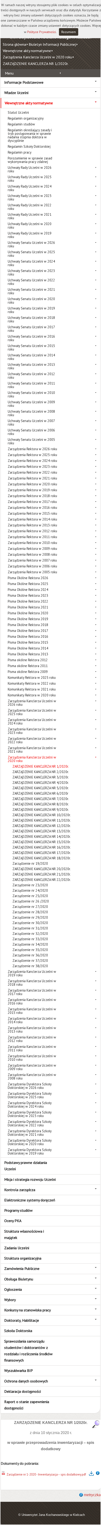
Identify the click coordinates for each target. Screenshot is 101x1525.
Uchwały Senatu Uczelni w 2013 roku (31, 366)
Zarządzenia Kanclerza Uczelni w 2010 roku (32, 1058)
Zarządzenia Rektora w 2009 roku (32, 548)
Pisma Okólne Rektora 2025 (28, 583)
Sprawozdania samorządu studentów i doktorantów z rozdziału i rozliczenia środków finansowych (28, 1351)
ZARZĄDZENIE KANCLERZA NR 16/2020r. (41, 847)
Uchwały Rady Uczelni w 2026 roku (29, 169)
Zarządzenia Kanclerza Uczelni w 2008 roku (32, 1076)
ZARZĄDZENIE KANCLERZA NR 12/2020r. (41, 825)
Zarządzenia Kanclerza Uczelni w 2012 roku (32, 1039)
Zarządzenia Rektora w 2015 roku (32, 513)
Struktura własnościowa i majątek (24, 1234)
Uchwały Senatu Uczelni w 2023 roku (31, 272)
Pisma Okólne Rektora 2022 (28, 601)
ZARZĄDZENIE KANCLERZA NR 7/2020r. (40, 798)
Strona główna (14, 44)
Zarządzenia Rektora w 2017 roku (32, 501)
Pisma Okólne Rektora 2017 (28, 630)
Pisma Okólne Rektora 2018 (28, 625)
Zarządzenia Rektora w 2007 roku (32, 560)
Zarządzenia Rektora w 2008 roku (32, 554)
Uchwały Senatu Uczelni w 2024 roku (31, 263)
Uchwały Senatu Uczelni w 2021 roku (31, 291)
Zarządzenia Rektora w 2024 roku (32, 460)
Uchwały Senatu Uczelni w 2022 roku (31, 282)
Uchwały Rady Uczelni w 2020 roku (29, 226)
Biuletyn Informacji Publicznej (52, 44)
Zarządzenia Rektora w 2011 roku (32, 537)
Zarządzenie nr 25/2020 (30, 896)
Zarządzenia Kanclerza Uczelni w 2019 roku (32, 973)
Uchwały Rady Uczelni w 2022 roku (29, 207)
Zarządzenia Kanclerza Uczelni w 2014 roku (32, 1020)
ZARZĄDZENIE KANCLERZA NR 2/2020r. (40, 772)
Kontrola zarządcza (19, 1189)
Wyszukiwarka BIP (18, 1370)
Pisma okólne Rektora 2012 (28, 660)
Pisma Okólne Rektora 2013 (28, 654)
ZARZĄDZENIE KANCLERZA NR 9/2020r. (40, 809)
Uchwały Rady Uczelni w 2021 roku (29, 216)
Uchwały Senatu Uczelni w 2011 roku (31, 385)
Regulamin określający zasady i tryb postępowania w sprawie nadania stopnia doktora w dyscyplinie (30, 135)
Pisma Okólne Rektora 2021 (28, 607)
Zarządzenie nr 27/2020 (30, 906)
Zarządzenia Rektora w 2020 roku (32, 484)
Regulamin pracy (19, 152)
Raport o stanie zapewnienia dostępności (26, 1404)
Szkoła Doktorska (18, 1330)
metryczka (92, 1495)
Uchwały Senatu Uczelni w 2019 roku (31, 310)
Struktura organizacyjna (22, 1258)
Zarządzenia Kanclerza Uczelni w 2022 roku (32, 740)
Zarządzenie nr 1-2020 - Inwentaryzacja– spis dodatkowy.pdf (46, 1474)
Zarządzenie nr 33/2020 (30, 939)
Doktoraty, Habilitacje (21, 1320)
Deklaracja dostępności (22, 1391)
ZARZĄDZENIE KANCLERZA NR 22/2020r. (41, 879)
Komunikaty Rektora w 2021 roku (32, 689)
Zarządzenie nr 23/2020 (30, 885)
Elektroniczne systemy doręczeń (29, 1200)
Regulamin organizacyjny (26, 118)
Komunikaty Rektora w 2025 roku (32, 677)
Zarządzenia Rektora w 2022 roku (32, 472)
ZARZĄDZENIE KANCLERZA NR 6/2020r (40, 793)
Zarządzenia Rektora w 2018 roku (32, 496)
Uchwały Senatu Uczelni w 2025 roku (31, 254)
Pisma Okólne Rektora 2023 (28, 595)
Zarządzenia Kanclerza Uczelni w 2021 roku (32, 750)
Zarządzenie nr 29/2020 (30, 917)
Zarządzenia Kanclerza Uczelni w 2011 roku (32, 1048)
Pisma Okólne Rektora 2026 (28, 578)
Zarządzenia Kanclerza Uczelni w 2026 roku (32, 703)
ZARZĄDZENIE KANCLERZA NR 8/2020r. (40, 804)
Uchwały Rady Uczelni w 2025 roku (29, 179)
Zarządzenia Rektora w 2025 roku (32, 455)
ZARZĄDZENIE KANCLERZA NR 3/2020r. (40, 777)
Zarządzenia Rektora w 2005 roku (32, 572)
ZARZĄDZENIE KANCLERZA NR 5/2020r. (40, 788)
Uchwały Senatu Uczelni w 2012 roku (31, 376)
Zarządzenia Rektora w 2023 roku (32, 466)
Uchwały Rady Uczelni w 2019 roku (29, 235)
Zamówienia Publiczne (21, 1268)
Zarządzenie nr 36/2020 (30, 955)
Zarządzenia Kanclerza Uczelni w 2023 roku (32, 731)
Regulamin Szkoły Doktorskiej (29, 146)
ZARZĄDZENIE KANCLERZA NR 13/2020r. (41, 831)
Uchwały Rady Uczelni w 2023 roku (29, 197)
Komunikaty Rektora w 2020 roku (32, 695)
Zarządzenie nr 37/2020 (30, 960)
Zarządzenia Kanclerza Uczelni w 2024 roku (32, 721)
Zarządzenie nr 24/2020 (30, 890)
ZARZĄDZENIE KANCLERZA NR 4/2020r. (40, 782)
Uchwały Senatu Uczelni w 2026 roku (31, 244)
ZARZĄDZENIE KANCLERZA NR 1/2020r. (35, 63)
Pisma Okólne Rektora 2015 (28, 642)
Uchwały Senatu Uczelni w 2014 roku (31, 357)
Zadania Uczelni (16, 1248)
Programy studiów (18, 1210)
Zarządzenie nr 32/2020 (30, 933)
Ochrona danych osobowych (26, 1381)
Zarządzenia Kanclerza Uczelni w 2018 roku (32, 983)
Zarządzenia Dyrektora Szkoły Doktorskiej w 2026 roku (29, 1086)
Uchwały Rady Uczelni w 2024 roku (29, 188)
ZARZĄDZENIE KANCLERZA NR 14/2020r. (41, 836)
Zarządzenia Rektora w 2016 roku (32, 507)
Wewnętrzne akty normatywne (27, 50)
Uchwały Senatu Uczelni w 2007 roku (31, 423)
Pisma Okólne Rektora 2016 (28, 636)
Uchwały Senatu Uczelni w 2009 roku (31, 404)
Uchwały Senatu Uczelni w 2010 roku (31, 394)
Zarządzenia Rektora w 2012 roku (32, 531)
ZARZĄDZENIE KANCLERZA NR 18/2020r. (41, 858)
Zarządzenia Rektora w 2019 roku (32, 490)
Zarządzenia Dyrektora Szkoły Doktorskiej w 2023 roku (29, 1114)
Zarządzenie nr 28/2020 (30, 912)
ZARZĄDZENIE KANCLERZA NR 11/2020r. (41, 820)
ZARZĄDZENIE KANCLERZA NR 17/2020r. (41, 852)
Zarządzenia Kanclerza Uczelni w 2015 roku (32, 1011)
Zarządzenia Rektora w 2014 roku (32, 519)
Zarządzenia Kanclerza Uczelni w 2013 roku (32, 1030)
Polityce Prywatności (41, 32)
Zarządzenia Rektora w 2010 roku (32, 542)
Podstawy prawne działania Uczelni (25, 1165)
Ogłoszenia (13, 1289)
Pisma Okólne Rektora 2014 (28, 648)
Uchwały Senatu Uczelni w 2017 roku (31, 329)
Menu (9, 73)
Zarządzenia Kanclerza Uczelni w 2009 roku (32, 1067)
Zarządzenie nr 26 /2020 (30, 901)
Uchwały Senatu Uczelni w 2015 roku (31, 347)
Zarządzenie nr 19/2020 (30, 863)
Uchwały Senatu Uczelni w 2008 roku (31, 413)
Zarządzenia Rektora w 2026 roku (32, 449)
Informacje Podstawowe (23, 82)
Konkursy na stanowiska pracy (27, 1310)
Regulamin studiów (21, 124)
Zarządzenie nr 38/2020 (30, 966)
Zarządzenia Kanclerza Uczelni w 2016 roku (32, 1001)
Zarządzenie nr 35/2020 (30, 949)
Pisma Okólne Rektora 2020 (28, 613)
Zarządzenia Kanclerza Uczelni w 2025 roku (32, 712)
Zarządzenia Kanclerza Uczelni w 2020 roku (37, 57)
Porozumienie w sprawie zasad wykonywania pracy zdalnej (30, 160)
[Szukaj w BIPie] (96, 1424)
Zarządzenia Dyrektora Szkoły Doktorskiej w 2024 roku (29, 1105)
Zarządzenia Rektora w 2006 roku (32, 566)
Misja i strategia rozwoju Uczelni (30, 1179)
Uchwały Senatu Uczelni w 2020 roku (31, 301)
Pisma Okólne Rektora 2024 (28, 589)
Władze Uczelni (16, 92)
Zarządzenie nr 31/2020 (30, 928)
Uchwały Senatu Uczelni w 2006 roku (31, 432)
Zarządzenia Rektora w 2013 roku (32, 525)
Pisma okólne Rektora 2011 (28, 666)
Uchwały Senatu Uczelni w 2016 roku (31, 338)
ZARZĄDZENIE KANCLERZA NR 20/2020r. (41, 869)
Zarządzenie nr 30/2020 (30, 923)
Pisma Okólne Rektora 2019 (28, 619)
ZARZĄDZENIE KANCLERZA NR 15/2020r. (41, 842)
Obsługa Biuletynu (18, 1279)
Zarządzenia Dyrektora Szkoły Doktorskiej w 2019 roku (29, 1151)
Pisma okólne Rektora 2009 (28, 671)
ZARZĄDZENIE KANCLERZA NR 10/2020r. (41, 815)
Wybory (10, 1299)
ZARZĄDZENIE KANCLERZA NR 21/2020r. (41, 874)
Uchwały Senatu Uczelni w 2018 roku (31, 319)
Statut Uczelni (18, 112)
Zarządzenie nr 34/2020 (30, 944)
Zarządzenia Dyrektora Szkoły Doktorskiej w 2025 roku (29, 1095)
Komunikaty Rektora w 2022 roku (32, 683)
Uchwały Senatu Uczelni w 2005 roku (31, 441)
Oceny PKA (12, 1220)
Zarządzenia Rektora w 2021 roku (32, 478)
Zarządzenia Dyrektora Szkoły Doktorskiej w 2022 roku (29, 1123)
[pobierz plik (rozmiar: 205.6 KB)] (3, 1474)
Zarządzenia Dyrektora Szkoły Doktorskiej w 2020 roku (29, 1142)
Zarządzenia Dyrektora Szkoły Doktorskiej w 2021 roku (29, 1133)
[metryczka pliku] (97, 1475)
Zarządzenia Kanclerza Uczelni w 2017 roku (32, 992)
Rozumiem (68, 32)
